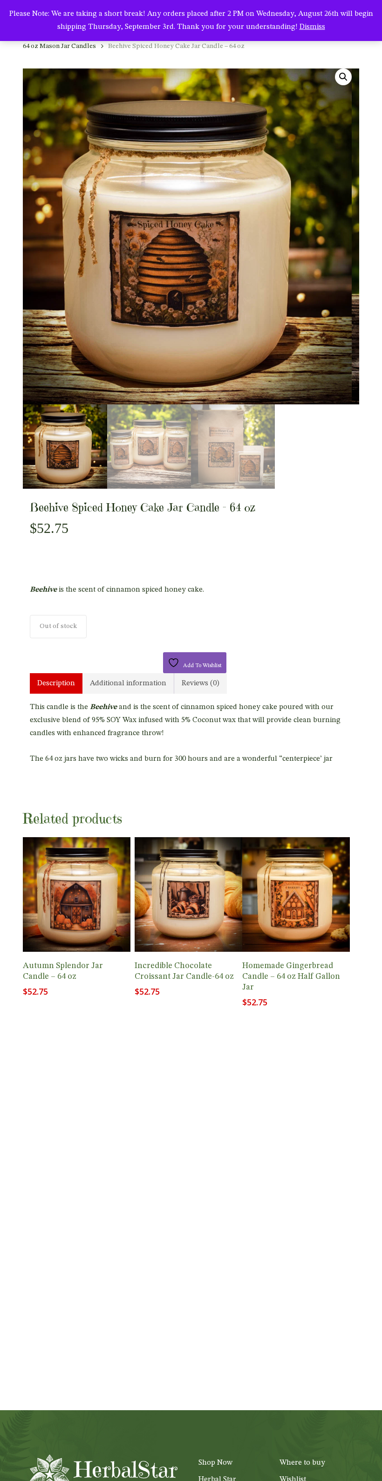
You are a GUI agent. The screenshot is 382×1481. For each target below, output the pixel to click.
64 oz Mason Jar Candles (59, 46)
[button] (343, 76)
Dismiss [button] (312, 27)
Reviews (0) (200, 683)
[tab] (56, 683)
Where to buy (302, 1463)
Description (56, 683)
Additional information (128, 683)
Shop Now (215, 1463)
